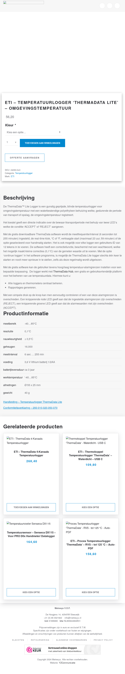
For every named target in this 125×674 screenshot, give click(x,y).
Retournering (40, 640)
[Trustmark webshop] (62, 649)
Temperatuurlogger (24, 173)
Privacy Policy (103, 640)
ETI (12, 176)
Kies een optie (90, 507)
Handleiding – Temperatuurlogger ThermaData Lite (32, 402)
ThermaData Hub (63, 271)
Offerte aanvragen (24, 157)
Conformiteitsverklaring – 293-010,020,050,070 (30, 408)
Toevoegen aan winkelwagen (42, 142)
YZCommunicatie (67, 662)
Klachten (18, 640)
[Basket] (117, 6)
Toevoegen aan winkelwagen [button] (31, 507)
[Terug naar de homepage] (23, 6)
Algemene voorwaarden (71, 640)
